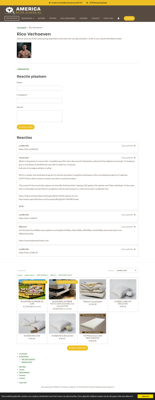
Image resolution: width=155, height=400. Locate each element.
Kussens (22, 375)
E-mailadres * (22, 95)
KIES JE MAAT (42, 275)
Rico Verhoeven (35, 27)
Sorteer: (111, 270)
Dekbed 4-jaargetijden (92, 301)
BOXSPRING (23, 356)
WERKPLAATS (27, 362)
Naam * (20, 82)
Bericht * (20, 107)
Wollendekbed (24, 372)
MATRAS (22, 367)
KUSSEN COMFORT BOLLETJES (123, 302)
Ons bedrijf (21, 27)
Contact (22, 378)
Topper (21, 369)
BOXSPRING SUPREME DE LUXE (32, 302)
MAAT (53, 275)
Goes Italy (23, 382)
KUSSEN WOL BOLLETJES (62, 336)
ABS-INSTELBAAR (28, 359)
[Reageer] (134, 145)
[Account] (118, 18)
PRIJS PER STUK (65, 275)
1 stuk (19, 275)
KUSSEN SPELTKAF (32, 336)
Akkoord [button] (145, 396)
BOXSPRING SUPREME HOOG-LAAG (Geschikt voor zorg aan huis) (62, 303)
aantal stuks (29, 275)
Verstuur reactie (26, 127)
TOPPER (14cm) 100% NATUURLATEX (92, 337)
